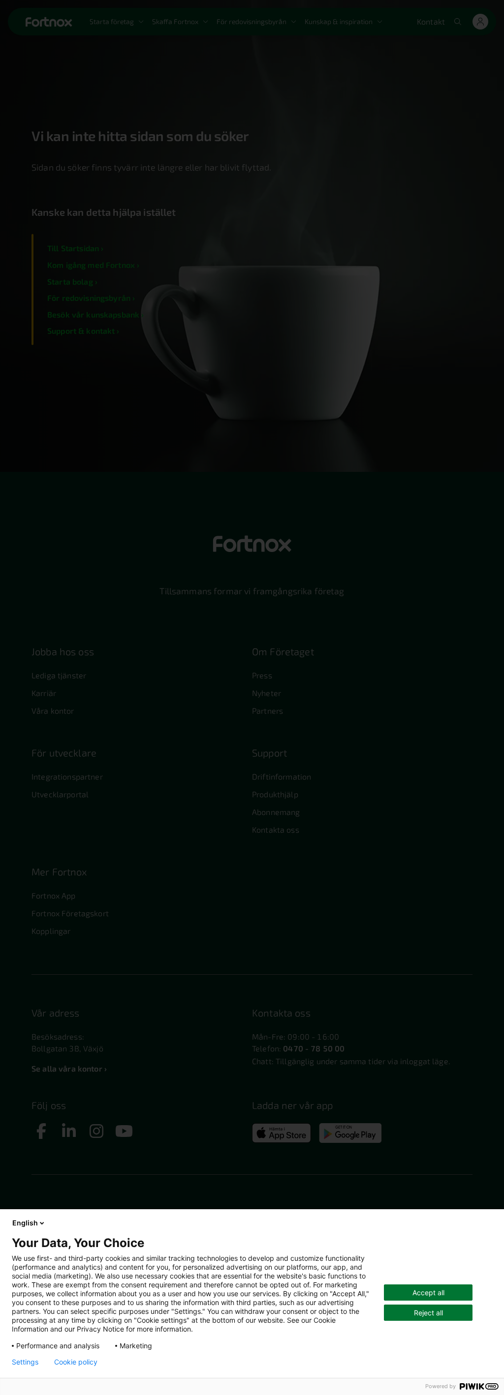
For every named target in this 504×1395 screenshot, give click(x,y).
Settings (25, 1362)
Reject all (428, 1312)
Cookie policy (75, 1362)
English (25, 1223)
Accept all (428, 1292)
